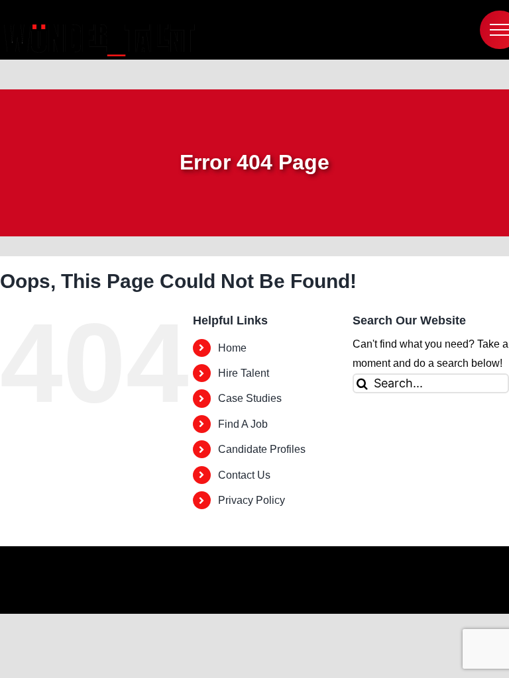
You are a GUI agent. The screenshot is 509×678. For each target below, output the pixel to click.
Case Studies (250, 398)
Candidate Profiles (262, 449)
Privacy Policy (251, 500)
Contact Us (244, 475)
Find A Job (243, 424)
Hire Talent (243, 373)
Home (232, 348)
